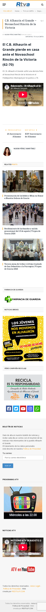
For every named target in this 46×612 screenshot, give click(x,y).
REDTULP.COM (18, 591)
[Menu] (4, 5)
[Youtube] (23, 409)
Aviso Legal (35, 586)
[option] (24, 338)
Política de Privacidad (12, 588)
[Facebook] (9, 409)
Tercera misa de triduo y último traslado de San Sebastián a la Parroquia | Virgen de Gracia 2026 (23, 266)
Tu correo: (7, 453)
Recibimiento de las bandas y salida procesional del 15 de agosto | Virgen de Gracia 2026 (22, 231)
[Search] (42, 5)
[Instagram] (30, 409)
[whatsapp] (37, 409)
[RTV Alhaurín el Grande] (23, 4)
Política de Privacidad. (32, 449)
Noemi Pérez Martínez (13, 34)
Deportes (29, 37)
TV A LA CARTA (38, 37)
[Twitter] (16, 409)
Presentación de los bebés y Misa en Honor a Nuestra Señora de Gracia (23, 197)
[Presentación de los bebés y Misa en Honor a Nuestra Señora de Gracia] (23, 181)
